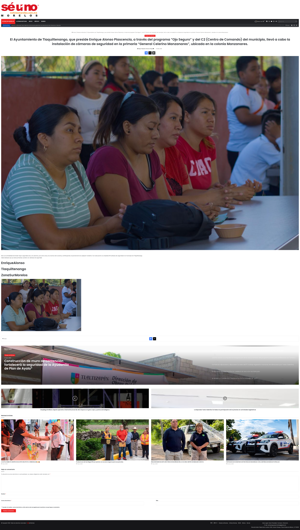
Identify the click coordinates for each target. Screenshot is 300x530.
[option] (150, 365)
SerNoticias (31, 523)
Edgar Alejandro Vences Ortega (145, 48)
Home (74, 32)
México (37, 21)
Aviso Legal (265, 523)
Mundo (43, 21)
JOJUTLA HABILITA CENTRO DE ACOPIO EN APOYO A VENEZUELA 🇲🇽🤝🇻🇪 (20, 462)
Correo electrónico (6, 500)
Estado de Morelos (8, 21)
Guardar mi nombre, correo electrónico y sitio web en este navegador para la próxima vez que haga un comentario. (31, 507)
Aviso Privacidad (273, 523)
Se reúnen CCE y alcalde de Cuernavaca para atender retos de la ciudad (36, 363)
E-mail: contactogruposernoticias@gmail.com (275, 525)
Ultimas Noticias (21, 21)
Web (157, 500)
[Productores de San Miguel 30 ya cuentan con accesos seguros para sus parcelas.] (112, 439)
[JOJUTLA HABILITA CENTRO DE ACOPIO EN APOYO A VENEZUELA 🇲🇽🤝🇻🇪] (37, 439)
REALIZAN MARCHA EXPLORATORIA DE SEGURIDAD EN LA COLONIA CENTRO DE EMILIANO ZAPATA (177, 462)
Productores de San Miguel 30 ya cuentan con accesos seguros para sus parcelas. (100, 462)
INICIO (30, 21)
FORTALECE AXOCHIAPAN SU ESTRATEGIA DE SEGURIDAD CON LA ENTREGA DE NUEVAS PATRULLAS (253, 462)
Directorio (285, 523)
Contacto (280, 523)
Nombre (3, 494)
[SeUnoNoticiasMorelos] (20, 9)
